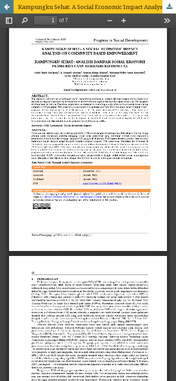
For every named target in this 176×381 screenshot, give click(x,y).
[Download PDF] (169, 7)
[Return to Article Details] (7, 7)
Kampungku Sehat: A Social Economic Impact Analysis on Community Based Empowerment (97, 7)
